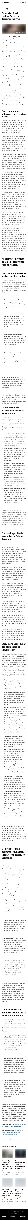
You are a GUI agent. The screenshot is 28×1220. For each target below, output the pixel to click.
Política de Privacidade (12, 1217)
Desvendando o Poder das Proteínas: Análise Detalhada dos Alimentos (13, 1132)
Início (3, 9)
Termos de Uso (23, 1217)
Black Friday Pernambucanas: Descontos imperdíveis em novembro (20, 1164)
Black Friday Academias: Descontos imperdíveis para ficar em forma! (7, 1164)
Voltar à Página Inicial (8, 1139)
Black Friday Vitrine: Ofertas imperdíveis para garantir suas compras (7, 1193)
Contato (4, 1216)
